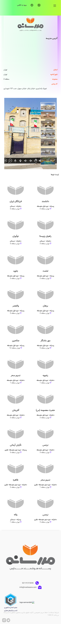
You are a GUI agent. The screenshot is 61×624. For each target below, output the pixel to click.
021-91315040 (28, 583)
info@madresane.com (28, 587)
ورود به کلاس (21, 5)
